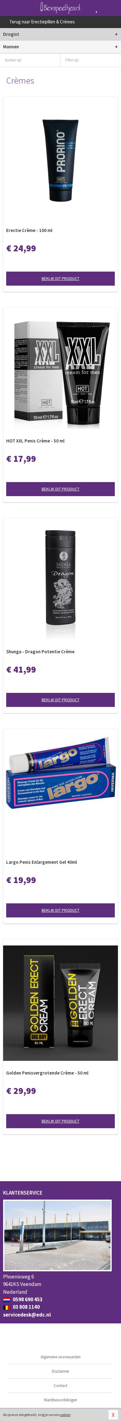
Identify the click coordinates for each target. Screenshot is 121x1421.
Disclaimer (60, 1371)
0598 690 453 (27, 1299)
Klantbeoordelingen (60, 1400)
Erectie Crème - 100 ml (29, 230)
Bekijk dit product (60, 278)
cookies (65, 1415)
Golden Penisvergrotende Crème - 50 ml (47, 1073)
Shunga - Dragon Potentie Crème (40, 652)
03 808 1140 (26, 1306)
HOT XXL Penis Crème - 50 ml (35, 441)
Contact (60, 1385)
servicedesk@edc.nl (27, 1314)
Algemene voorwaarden (61, 1357)
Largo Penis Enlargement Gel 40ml (41, 862)
